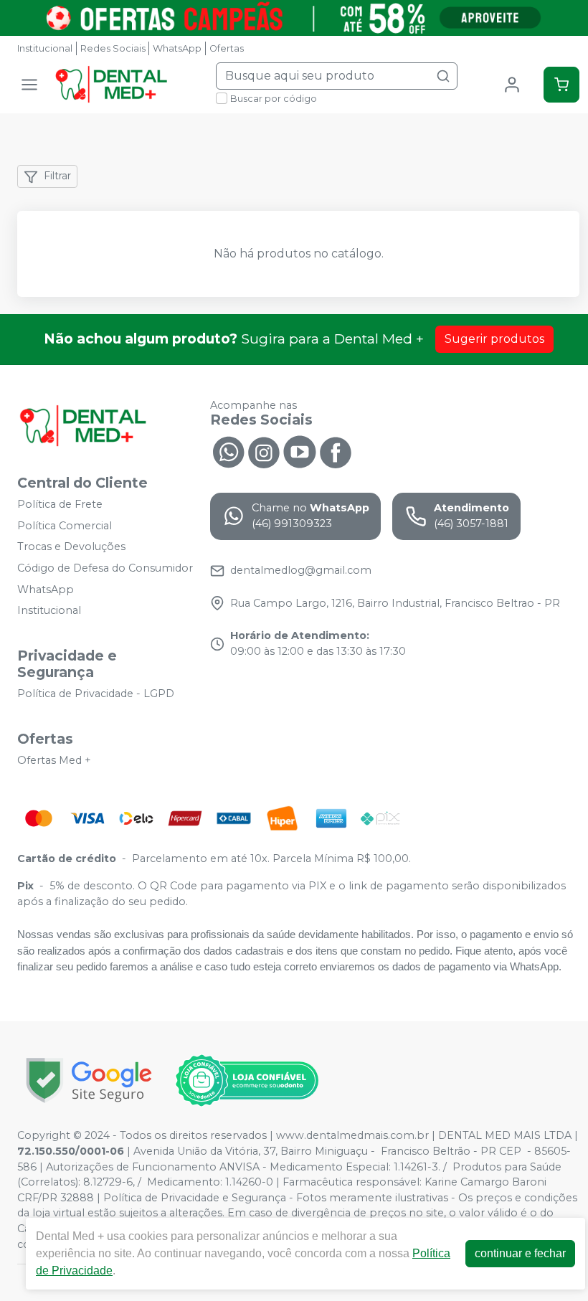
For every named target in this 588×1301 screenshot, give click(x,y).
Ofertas (226, 48)
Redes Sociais (113, 48)
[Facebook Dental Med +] (336, 451)
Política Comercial (64, 525)
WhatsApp (177, 48)
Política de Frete (60, 504)
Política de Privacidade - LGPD (95, 693)
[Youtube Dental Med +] (300, 451)
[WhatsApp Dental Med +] (228, 451)
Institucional (44, 48)
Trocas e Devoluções (71, 547)
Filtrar (57, 175)
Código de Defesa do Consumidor (105, 568)
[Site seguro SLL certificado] (89, 1080)
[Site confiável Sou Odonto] (246, 1081)
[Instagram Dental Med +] (264, 451)
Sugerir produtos (494, 339)
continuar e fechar (520, 1253)
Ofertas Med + (54, 760)
